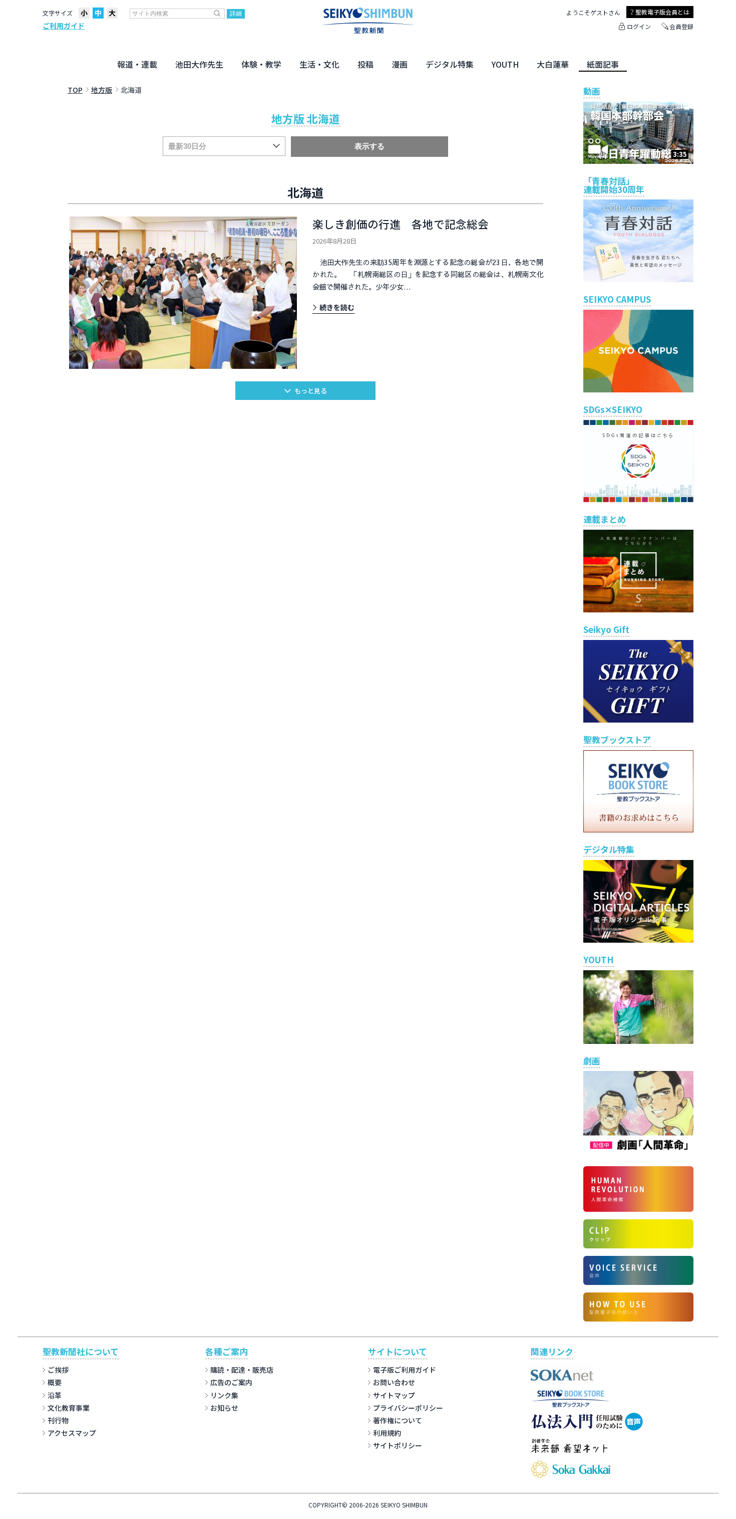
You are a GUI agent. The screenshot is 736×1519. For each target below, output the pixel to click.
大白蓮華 (553, 64)
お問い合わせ (394, 1382)
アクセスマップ (72, 1433)
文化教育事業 (69, 1408)
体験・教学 (261, 64)
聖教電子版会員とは (662, 12)
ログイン (639, 26)
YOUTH (505, 64)
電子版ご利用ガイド (404, 1370)
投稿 (365, 64)
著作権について (397, 1420)
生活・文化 (319, 64)
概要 (55, 1382)
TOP (75, 90)
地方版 (101, 90)
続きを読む (336, 307)
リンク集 (224, 1395)
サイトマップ (394, 1395)
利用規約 (387, 1433)
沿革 (55, 1395)
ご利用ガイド (64, 26)
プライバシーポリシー (408, 1408)
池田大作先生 (199, 64)
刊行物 (58, 1420)
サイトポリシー (397, 1445)
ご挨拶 (58, 1370)
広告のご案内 (231, 1382)
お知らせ (224, 1408)
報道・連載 (137, 64)
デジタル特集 (450, 64)
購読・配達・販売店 (241, 1370)
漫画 (400, 64)
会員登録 (681, 26)
